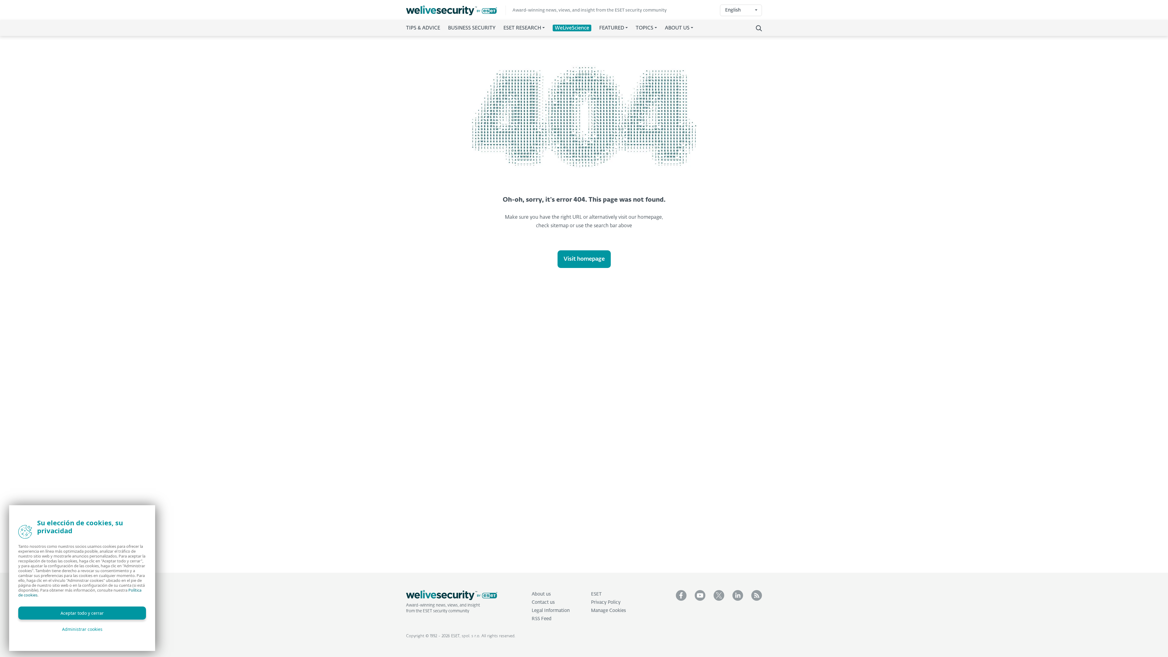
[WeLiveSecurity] (456, 10)
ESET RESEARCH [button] (522, 28)
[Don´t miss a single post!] (756, 595)
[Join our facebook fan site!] (681, 595)
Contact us (543, 602)
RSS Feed (541, 619)
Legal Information (551, 610)
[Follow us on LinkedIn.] (737, 595)
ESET (596, 594)
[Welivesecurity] (451, 595)
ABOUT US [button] (677, 28)
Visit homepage (584, 259)
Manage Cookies (608, 610)
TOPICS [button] (644, 28)
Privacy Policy (605, 602)
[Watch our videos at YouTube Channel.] (700, 595)
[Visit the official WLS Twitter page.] (719, 595)
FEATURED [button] (611, 28)
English (733, 10)
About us (541, 594)
